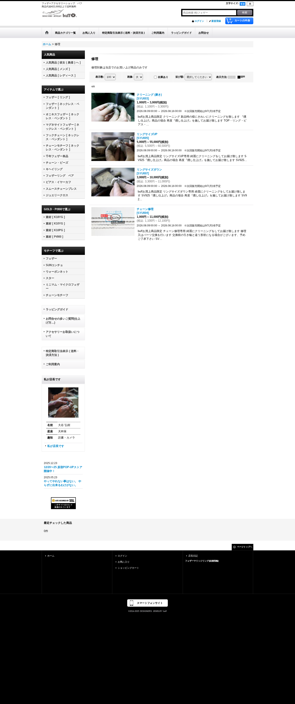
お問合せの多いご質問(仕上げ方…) (63, 320)
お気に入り (124, 561)
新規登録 (216, 21)
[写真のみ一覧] (233, 77)
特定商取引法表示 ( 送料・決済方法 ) (62, 353)
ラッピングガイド (57, 309)
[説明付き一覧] (242, 77)
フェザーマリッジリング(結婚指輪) (202, 561)
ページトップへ (244, 547)
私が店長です (55, 446)
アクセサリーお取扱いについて (62, 333)
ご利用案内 (53, 364)
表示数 (99, 76)
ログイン (199, 21)
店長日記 (193, 555)
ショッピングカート (128, 568)
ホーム (50, 555)
